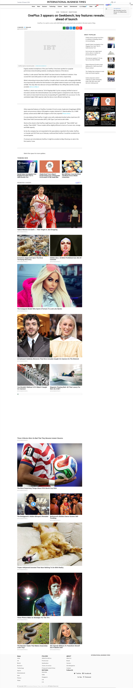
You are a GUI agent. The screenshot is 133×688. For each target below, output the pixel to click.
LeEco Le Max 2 (34, 87)
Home (33, 6)
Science (60, 6)
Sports (66, 6)
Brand (68, 660)
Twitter (78, 673)
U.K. (43, 679)
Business (44, 6)
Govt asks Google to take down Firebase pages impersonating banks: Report (108, 123)
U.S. (43, 682)
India (18, 658)
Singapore (45, 677)
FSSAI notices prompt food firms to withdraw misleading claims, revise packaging (94, 39)
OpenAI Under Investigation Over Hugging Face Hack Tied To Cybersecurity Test (26, 175)
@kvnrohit (28, 27)
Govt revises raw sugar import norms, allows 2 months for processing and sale (94, 53)
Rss (80, 677)
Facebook (87, 673)
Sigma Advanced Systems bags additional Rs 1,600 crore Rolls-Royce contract (94, 66)
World (19, 663)
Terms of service (46, 665)
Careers (68, 663)
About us (68, 658)
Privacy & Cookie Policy (48, 668)
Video (90, 6)
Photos (19, 678)
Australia (44, 672)
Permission (45, 660)
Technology (52, 6)
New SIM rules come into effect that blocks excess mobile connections (71, 175)
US (18, 660)
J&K (96, 6)
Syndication (45, 663)
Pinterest (87, 677)
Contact (68, 668)
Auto (18, 675)
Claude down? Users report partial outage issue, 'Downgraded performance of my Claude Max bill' (50, 176)
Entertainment (73, 6)
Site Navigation (70, 665)
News (38, 6)
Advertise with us (46, 658)
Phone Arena (66, 113)
